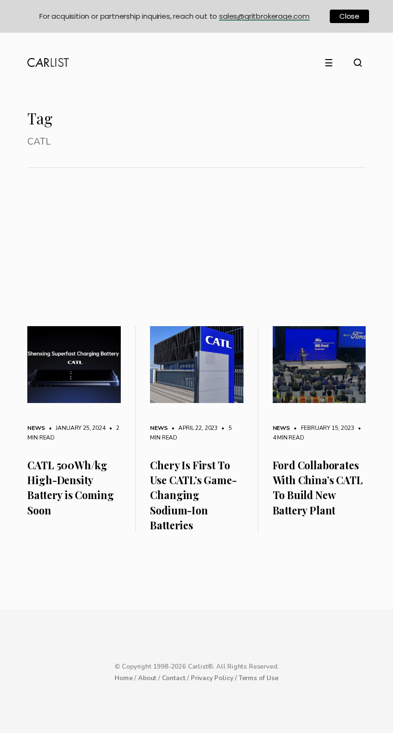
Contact (173, 678)
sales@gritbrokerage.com (264, 16)
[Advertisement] (197, 254)
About (147, 678)
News (36, 428)
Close (349, 16)
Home (123, 678)
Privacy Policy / (215, 678)
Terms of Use (258, 678)
